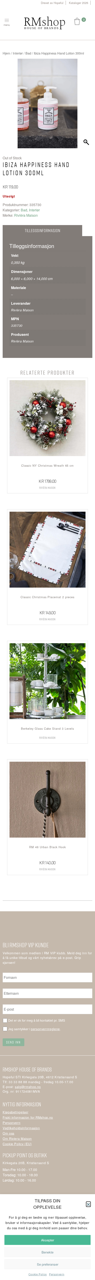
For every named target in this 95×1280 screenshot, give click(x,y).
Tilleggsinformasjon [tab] (42, 230)
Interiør (18, 53)
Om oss (8, 1133)
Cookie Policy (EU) (17, 1143)
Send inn (13, 1042)
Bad (28, 53)
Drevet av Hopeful (52, 3)
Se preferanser (47, 1264)
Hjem (6, 53)
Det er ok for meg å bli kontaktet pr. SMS (36, 1020)
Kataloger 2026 (78, 3)
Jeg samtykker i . (34, 1028)
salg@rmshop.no (28, 1086)
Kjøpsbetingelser (15, 1112)
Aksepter (47, 1240)
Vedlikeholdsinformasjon (21, 1128)
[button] (88, 1204)
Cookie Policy (37, 1274)
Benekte (47, 1252)
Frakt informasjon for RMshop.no (28, 1117)
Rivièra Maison (26, 215)
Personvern (56, 1274)
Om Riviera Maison (17, 1138)
